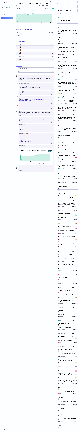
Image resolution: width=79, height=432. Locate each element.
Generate (51, 32)
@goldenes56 (21, 141)
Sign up (7, 17)
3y (28, 75)
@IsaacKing (21, 84)
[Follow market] (50, 1)
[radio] (43, 8)
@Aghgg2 (21, 119)
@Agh (20, 107)
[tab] (19, 65)
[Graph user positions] (41, 8)
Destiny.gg (18, 35)
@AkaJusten (21, 98)
